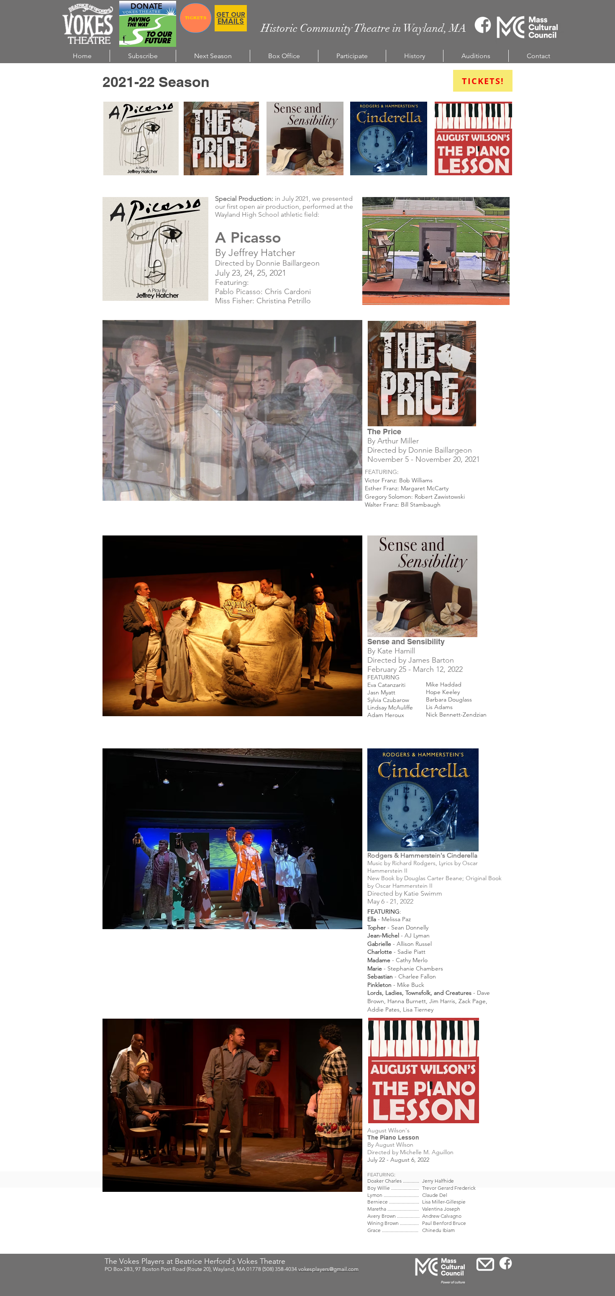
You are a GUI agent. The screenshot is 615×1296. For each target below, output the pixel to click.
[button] (232, 410)
